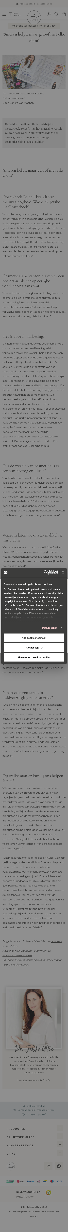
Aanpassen (32, 647)
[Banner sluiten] (63, 572)
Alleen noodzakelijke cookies (34, 657)
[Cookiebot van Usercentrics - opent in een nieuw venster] (44, 572)
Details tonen (49, 627)
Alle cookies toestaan (34, 637)
